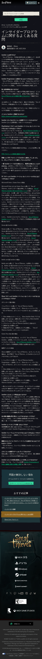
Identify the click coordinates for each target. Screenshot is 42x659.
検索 (21, 20)
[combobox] (21, 13)
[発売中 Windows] (21, 569)
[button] (21, 624)
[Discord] (26, 593)
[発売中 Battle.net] (21, 587)
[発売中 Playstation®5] (21, 563)
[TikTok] (30, 593)
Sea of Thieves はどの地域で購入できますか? (16, 96)
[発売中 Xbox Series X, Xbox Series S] (21, 557)
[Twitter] (10, 593)
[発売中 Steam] (21, 575)
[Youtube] (21, 593)
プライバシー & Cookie (32, 654)
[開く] (39, 3)
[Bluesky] (35, 593)
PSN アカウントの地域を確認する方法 (13, 154)
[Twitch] (15, 593)
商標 (16, 655)
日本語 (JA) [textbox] (17, 624)
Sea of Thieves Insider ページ (26, 342)
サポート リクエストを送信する (21, 483)
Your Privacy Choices (12, 654)
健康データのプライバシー (26, 655)
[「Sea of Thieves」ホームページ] (13, 2)
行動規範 (11, 655)
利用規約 (21, 654)
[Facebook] (7, 593)
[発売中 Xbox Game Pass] (21, 581)
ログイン (32, 3)
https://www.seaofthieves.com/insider (14, 116)
